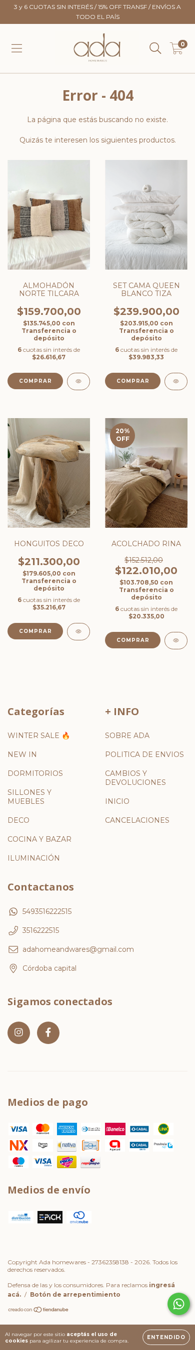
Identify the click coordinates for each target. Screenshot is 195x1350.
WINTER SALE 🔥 (39, 735)
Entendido (166, 1337)
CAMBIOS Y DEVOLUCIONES (135, 778)
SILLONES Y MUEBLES (30, 797)
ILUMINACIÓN (34, 858)
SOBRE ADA (127, 735)
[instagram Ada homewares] (19, 1033)
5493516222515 (47, 911)
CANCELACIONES (137, 820)
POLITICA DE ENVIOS (144, 754)
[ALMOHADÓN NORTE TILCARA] (78, 381)
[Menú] (17, 48)
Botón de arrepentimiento (75, 1294)
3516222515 (40, 930)
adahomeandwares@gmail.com (78, 949)
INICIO (117, 801)
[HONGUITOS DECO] (78, 631)
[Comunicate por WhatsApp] (179, 1304)
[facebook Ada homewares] (48, 1033)
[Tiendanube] (39, 1311)
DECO (19, 820)
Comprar (35, 631)
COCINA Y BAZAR (40, 839)
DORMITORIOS (35, 773)
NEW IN (22, 754)
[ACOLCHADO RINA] (176, 640)
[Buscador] (156, 48)
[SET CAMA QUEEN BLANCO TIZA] (176, 381)
